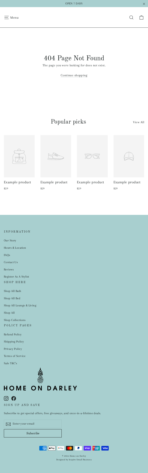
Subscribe (32, 433)
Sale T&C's (10, 363)
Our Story (10, 240)
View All (138, 122)
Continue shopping (74, 75)
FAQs (7, 255)
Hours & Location (15, 247)
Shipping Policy (14, 341)
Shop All (9, 312)
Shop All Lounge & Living (20, 305)
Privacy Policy (13, 349)
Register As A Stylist (16, 276)
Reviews (9, 269)
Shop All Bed (12, 298)
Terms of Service (15, 356)
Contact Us (11, 262)
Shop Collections (15, 320)
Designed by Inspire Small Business (74, 459)
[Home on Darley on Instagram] (6, 398)
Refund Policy (13, 334)
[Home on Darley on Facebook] (13, 398)
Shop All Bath (12, 291)
